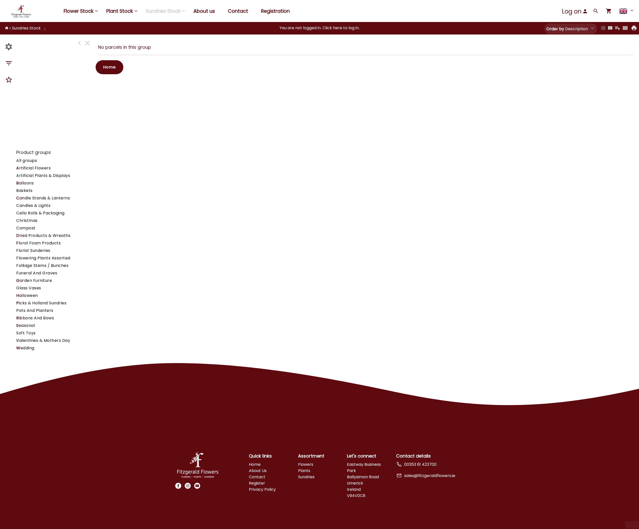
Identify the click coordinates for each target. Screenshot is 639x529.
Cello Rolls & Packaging (40, 213)
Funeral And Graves (36, 273)
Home (109, 67)
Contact (238, 11)
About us (204, 11)
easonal (25, 325)
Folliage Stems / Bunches (42, 265)
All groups (26, 160)
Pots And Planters (34, 310)
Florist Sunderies (33, 250)
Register (257, 483)
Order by (555, 29)
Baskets (24, 190)
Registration (275, 11)
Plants (304, 471)
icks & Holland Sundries (41, 303)
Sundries (306, 477)
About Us (258, 471)
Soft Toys (26, 333)
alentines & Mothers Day (43, 340)
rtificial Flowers (33, 168)
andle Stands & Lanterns (43, 198)
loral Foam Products (38, 243)
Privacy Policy (262, 489)
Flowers (305, 464)
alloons (25, 183)
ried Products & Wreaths (43, 235)
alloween (27, 295)
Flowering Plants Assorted (43, 258)
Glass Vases (28, 288)
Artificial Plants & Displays (43, 175)
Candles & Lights (33, 205)
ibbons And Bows (35, 318)
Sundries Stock (26, 28)
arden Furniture (34, 280)
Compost (26, 228)
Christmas (27, 220)
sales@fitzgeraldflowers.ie (429, 476)
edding (25, 348)
